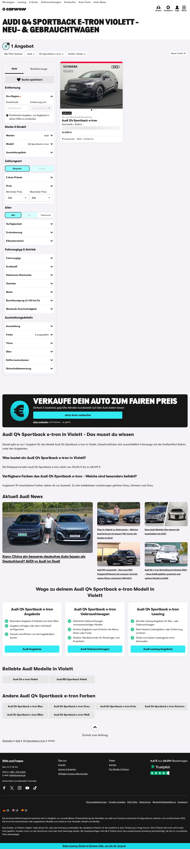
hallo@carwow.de (17, 775)
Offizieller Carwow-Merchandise (73, 774)
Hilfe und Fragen (12, 760)
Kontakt (61, 765)
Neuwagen (8, 2)
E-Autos (33, 2)
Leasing (22, 2)
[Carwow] (14, 9)
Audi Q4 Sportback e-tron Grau (72, 706)
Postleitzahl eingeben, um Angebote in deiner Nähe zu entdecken (29, 117)
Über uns (62, 760)
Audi (18, 741)
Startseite (7, 741)
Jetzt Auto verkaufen (78, 415)
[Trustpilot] (169, 769)
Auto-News (100, 2)
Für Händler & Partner (119, 769)
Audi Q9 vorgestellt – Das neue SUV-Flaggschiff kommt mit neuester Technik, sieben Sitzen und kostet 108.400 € (117, 574)
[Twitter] (12, 789)
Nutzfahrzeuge (38, 69)
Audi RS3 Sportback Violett (72, 679)
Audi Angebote (32, 649)
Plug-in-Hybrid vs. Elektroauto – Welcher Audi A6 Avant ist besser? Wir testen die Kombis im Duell (117, 533)
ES (26, 810)
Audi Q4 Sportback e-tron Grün (118, 706)
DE (8, 810)
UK (17, 810)
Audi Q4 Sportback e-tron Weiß (72, 714)
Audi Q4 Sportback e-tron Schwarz (165, 706)
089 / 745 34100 (18, 772)
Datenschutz (145, 802)
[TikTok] (35, 789)
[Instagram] (20, 789)
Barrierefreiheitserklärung (164, 802)
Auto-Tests (85, 2)
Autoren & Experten (67, 769)
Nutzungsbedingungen (96, 802)
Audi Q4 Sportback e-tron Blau (25, 706)
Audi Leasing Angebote (158, 649)
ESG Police (132, 802)
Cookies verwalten (117, 802)
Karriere (112, 765)
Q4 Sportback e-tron (34, 741)
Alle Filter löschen (13, 54)
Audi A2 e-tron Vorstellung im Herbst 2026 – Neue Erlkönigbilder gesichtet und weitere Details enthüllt (166, 574)
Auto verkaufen (40, 422)
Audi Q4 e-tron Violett (25, 679)
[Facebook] (4, 789)
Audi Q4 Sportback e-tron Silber (25, 714)
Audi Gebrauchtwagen (95, 649)
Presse (112, 760)
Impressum (183, 802)
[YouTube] (28, 789)
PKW (14, 69)
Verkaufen (70, 2)
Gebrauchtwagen (51, 2)
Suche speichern (32, 79)
